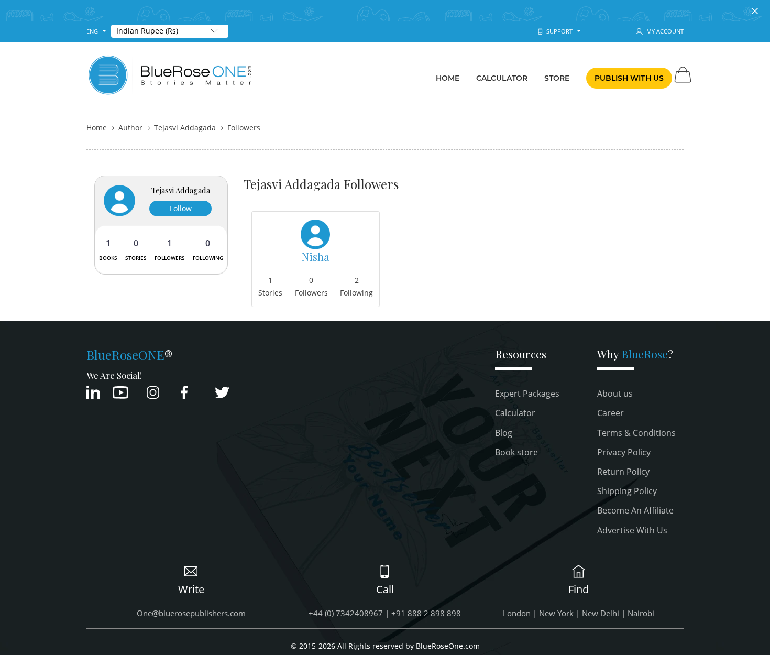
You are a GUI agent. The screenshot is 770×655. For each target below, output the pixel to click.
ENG (92, 31)
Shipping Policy (627, 491)
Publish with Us (629, 78)
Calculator (501, 78)
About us (615, 393)
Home (447, 78)
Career (610, 413)
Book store (516, 452)
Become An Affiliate (635, 510)
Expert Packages (527, 393)
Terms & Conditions (636, 433)
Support (558, 31)
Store (557, 78)
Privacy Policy (624, 452)
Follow (181, 208)
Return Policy (623, 471)
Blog (503, 433)
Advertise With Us (632, 530)
